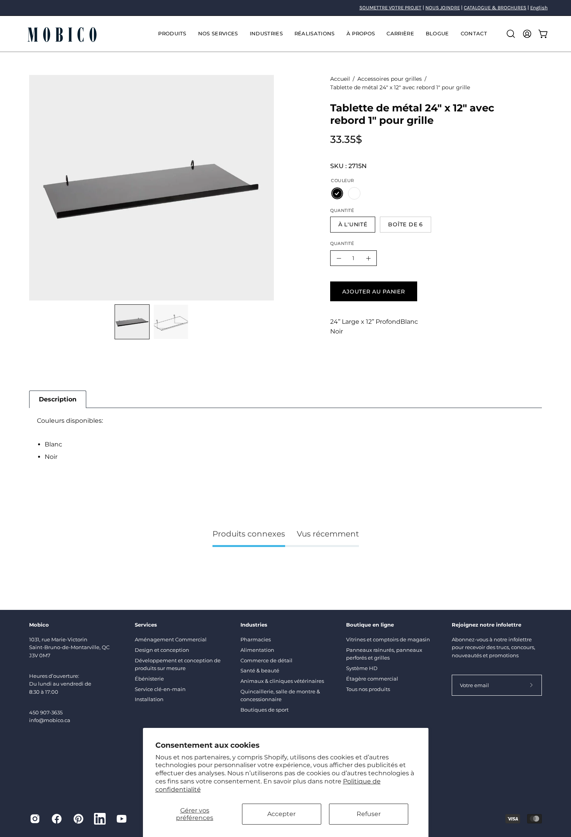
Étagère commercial (372, 679)
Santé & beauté (259, 670)
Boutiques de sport (264, 710)
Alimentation (257, 650)
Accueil (340, 78)
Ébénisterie (149, 679)
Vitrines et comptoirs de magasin (388, 639)
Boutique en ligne (370, 625)
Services (146, 625)
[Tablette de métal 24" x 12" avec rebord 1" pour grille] (132, 321)
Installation (149, 699)
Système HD (362, 668)
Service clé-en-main (160, 689)
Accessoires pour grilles (389, 78)
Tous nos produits (368, 689)
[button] (218, 34)
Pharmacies (255, 639)
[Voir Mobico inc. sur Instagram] (35, 819)
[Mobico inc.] (62, 34)
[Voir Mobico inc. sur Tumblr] (100, 819)
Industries (253, 625)
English (539, 7)
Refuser (369, 814)
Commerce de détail (266, 660)
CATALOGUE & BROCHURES (495, 7)
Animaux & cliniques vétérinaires (282, 681)
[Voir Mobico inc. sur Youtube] (121, 819)
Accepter (281, 814)
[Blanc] (354, 193)
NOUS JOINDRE (442, 7)
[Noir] (337, 193)
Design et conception (162, 650)
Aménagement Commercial (171, 639)
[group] (285, 8)
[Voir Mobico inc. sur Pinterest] (78, 819)
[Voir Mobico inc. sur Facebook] (57, 819)
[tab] (57, 399)
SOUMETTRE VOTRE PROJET (390, 7)
